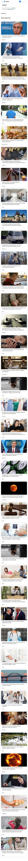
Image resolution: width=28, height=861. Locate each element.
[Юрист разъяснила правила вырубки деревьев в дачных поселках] (14, 721)
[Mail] (4, 1)
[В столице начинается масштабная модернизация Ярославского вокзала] (14, 219)
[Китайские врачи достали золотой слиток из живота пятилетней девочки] (14, 638)
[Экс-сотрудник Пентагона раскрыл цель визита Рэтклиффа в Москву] (14, 449)
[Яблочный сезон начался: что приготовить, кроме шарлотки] (14, 136)
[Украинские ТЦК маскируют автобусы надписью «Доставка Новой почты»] (14, 240)
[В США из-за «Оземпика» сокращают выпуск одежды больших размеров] (14, 408)
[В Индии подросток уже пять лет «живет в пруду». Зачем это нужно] (14, 742)
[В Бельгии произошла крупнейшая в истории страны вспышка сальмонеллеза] (14, 805)
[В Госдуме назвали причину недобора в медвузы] (14, 700)
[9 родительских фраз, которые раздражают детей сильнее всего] (14, 345)
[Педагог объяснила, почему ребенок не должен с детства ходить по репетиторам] (14, 847)
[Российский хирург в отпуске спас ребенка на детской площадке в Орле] (14, 659)
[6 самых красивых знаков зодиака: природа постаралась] (14, 366)
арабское (13, 8)
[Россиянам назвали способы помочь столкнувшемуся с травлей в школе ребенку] (14, 596)
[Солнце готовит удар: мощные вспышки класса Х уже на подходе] (14, 763)
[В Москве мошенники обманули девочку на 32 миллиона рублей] (14, 784)
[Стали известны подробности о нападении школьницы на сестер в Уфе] (14, 554)
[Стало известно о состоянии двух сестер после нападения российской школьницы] (14, 115)
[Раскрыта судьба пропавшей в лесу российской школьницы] (14, 261)
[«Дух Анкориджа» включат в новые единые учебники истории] (14, 617)
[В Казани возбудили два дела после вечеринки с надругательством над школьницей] (14, 387)
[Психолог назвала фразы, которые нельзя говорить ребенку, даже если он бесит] (14, 575)
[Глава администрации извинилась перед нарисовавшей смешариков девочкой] (14, 826)
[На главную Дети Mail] (7, 1)
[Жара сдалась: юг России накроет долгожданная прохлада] (14, 178)
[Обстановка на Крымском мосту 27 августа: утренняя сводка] (14, 679)
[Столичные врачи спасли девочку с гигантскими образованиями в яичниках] (14, 52)
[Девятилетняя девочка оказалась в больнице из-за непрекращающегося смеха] (14, 198)
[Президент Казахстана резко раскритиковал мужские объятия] (14, 31)
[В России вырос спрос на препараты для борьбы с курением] (14, 94)
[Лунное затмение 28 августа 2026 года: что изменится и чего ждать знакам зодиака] (14, 491)
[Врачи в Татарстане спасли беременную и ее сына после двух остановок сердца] (14, 533)
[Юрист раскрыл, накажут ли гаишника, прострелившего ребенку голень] (14, 512)
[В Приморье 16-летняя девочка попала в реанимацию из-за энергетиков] (14, 470)
